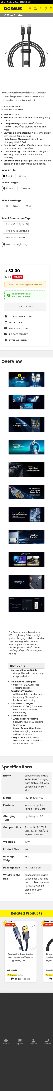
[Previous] (6, 53)
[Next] (47, 53)
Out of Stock (25, 306)
